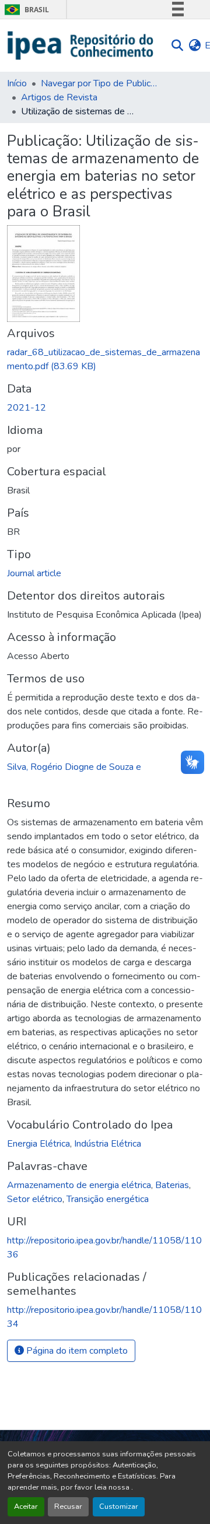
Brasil (24, 10)
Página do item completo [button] (76, 1350)
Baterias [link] (172, 1185)
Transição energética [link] (107, 1199)
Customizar (118, 1506)
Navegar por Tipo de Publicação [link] (99, 83)
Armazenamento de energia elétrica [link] (79, 1185)
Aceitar (26, 1506)
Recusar (68, 1506)
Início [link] (17, 83)
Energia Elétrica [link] (38, 1143)
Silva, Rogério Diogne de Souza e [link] (74, 767)
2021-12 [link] (26, 407)
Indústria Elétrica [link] (107, 1143)
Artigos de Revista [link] (59, 97)
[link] (105, 359)
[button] (81, 45)
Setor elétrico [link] (34, 1199)
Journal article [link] (34, 573)
